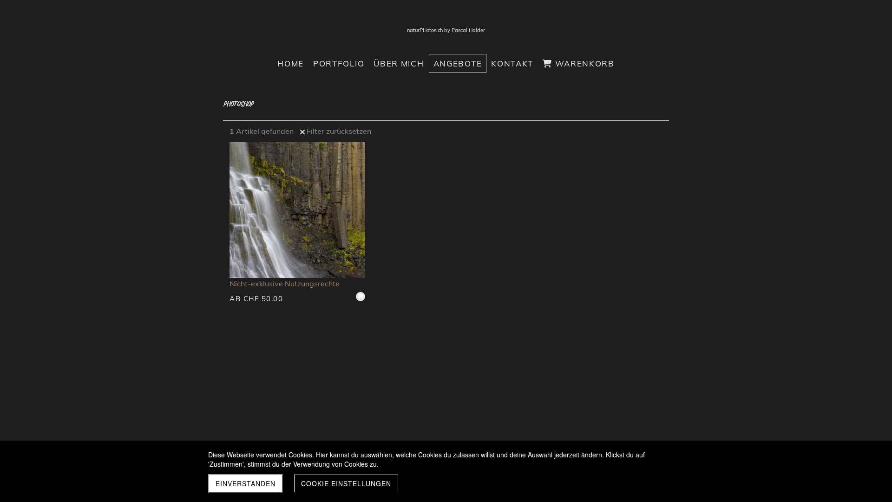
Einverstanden (245, 483)
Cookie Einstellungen (346, 483)
